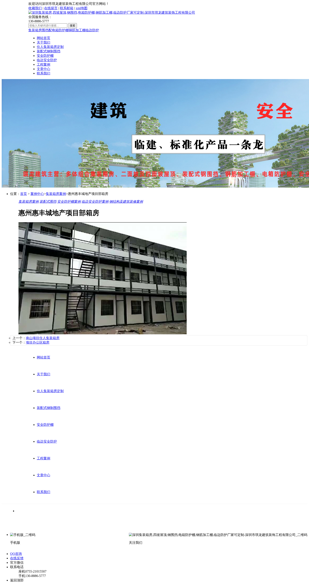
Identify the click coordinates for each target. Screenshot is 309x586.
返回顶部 (17, 580)
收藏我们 (35, 8)
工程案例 (43, 64)
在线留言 (51, 8)
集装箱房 (35, 30)
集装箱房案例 (56, 194)
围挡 (45, 30)
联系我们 (43, 73)
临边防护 (92, 30)
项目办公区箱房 (37, 342)
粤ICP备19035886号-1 (156, 527)
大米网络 (131, 527)
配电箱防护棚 (59, 30)
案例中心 (37, 194)
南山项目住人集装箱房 (42, 338)
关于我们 (43, 42)
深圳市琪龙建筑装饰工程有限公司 (67, 527)
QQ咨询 (16, 554)
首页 (23, 194)
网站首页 (43, 38)
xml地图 (81, 8)
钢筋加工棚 (77, 30)
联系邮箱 (66, 8)
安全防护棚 (45, 55)
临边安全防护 (47, 60)
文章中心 (43, 69)
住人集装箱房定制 (50, 47)
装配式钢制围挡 (48, 51)
